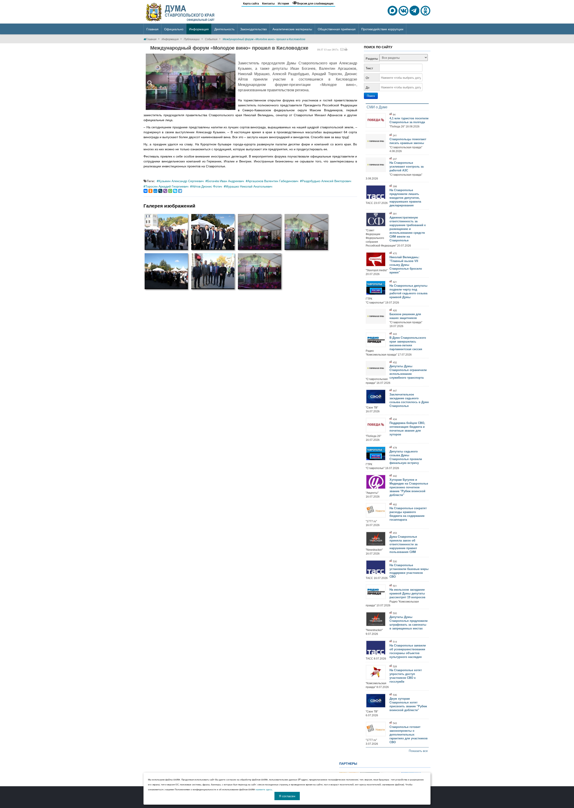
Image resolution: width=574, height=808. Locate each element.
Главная (151, 39)
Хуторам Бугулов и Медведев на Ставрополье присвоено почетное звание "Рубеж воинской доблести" (408, 487)
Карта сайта (251, 3)
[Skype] (175, 191)
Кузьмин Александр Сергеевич (181, 181)
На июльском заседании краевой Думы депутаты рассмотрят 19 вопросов (407, 593)
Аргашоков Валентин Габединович (273, 181)
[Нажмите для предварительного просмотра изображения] (190, 82)
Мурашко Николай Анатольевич (249, 186)
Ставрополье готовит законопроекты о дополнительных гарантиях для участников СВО (408, 734)
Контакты (268, 3)
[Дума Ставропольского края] (180, 11)
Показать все (418, 750)
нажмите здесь (264, 789)
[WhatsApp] (170, 191)
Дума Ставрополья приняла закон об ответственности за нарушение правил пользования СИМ (403, 544)
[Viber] (165, 191)
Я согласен (287, 796)
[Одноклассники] (150, 191)
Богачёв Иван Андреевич (225, 181)
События (211, 39)
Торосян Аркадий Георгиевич (166, 186)
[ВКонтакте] (146, 191)
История (283, 3)
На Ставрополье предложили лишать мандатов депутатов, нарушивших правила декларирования (405, 197)
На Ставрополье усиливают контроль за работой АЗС (406, 166)
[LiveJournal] (160, 191)
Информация (170, 39)
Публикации (192, 39)
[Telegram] (180, 191)
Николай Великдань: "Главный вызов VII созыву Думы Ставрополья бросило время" (405, 265)
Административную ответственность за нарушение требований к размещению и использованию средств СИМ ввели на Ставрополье (407, 229)
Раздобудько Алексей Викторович (326, 181)
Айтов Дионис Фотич (207, 186)
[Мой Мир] (155, 191)
